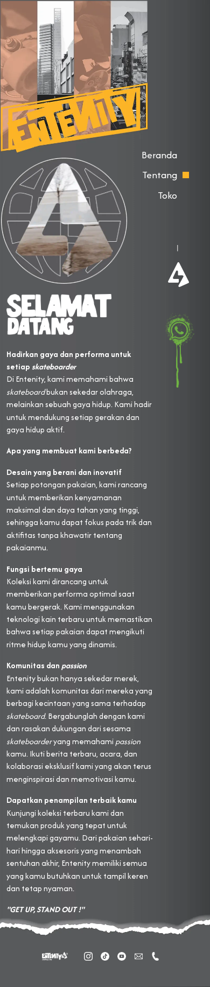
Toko (167, 195)
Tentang (159, 174)
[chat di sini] (177, 350)
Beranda (159, 155)
